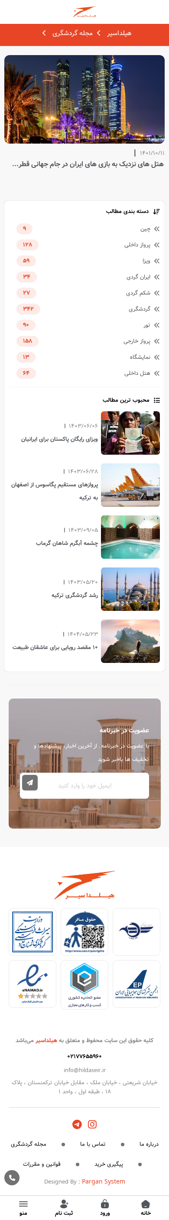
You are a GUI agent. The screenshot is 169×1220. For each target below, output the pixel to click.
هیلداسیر (119, 33)
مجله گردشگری (72, 33)
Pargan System (103, 1182)
